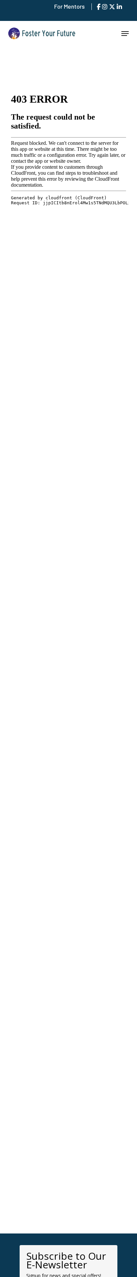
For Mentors (69, 6)
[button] (125, 33)
